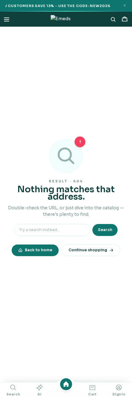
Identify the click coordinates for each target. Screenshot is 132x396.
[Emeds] (60, 19)
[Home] (66, 384)
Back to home (38, 250)
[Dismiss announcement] (124, 5)
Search (105, 229)
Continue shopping (87, 250)
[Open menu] (6, 19)
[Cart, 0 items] (124, 19)
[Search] (113, 19)
